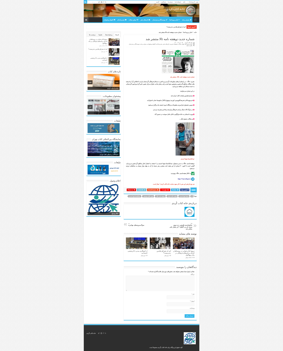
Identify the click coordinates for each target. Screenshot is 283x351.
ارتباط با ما (178, 2)
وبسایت (192, 308)
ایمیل (192, 301)
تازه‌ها (117, 35)
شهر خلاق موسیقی (148, 196)
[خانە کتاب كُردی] (141, 10)
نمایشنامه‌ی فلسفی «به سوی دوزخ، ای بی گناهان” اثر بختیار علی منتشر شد (181, 226)
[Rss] (105, 2)
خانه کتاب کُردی (189, 42)
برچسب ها (92, 35)
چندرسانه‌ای (120, 20)
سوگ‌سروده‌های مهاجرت (136, 224)
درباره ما (170, 2)
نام (193, 294)
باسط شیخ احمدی (184, 196)
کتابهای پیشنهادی (108, 20)
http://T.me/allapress (184, 179)
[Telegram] (99, 2)
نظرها (100, 35)
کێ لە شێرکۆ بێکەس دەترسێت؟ (176, 27)
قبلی (90, 82)
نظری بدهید (189, 45)
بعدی (117, 82)
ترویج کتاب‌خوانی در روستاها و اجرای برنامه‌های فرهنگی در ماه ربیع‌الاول (184, 253)
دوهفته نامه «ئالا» (160, 196)
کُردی (157, 2)
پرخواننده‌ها (108, 35)
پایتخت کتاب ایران (172, 196)
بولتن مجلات (132, 20)
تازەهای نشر (144, 20)
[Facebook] (103, 2)
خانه (184, 2)
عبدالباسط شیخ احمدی (134, 196)
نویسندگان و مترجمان (158, 20)
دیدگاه (192, 274)
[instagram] (102, 2)
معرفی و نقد (185, 20)
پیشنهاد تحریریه (173, 44)
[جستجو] (85, 2)
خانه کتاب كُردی (91, 333)
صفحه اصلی (195, 19)
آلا (192, 196)
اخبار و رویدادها (174, 20)
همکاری (163, 2)
